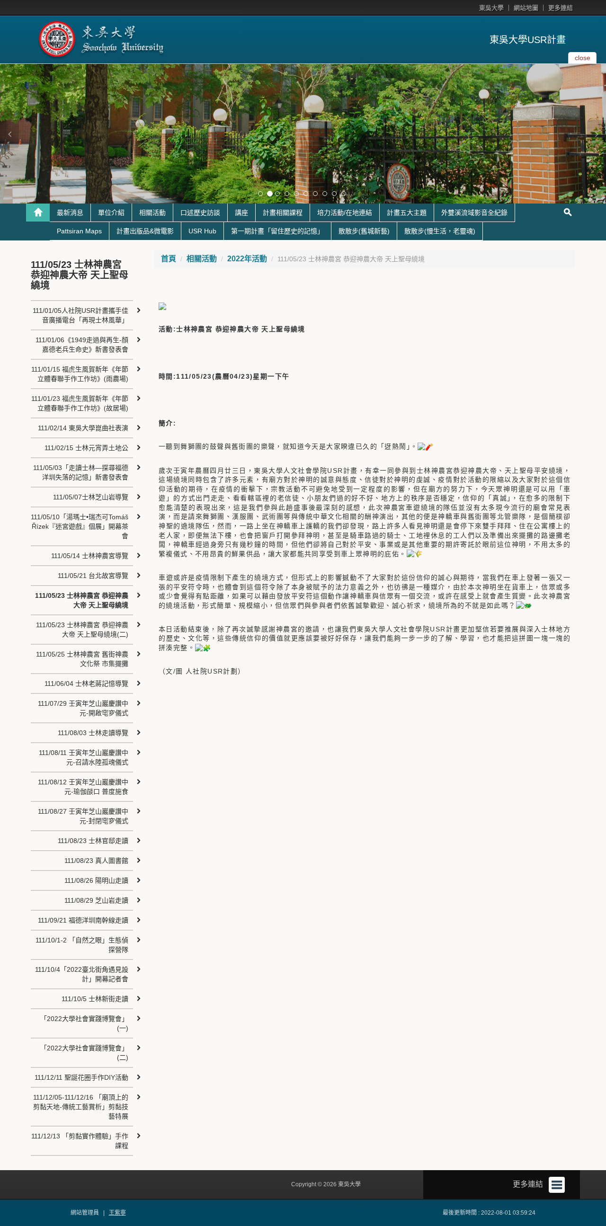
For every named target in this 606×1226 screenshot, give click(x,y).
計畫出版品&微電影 (145, 231)
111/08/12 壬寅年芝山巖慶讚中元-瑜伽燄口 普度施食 (83, 786)
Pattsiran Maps (79, 231)
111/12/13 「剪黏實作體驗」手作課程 (79, 1140)
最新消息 (70, 212)
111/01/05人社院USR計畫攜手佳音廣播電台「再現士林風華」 (80, 315)
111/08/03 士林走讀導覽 (93, 733)
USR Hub (202, 231)
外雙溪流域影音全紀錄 (474, 212)
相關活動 (152, 212)
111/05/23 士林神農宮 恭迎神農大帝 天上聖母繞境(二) (82, 629)
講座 (241, 212)
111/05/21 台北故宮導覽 (93, 575)
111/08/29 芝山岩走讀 (96, 900)
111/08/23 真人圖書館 (96, 860)
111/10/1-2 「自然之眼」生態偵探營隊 (82, 944)
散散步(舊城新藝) (364, 231)
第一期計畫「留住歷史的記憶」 (277, 231)
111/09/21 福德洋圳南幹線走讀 (83, 920)
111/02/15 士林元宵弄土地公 (86, 448)
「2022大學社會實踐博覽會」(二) (84, 1052)
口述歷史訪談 (200, 212)
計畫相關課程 (283, 212)
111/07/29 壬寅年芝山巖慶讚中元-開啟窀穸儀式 (83, 708)
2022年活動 (247, 259)
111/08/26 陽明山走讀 (96, 880)
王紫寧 (117, 1212)
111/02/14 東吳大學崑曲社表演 (83, 428)
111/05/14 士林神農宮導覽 (89, 556)
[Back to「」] (38, 213)
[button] (9, 134)
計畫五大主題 (407, 212)
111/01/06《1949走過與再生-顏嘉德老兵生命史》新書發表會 (82, 344)
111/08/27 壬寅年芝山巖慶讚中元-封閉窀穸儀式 (83, 816)
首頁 (168, 259)
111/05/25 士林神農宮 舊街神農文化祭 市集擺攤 (82, 658)
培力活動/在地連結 (344, 212)
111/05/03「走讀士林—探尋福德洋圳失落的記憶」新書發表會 (80, 472)
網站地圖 (526, 8)
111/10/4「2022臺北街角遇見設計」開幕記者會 (81, 974)
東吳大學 (491, 8)
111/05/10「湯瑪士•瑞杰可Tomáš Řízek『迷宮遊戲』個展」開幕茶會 (79, 526)
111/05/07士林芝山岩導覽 (90, 497)
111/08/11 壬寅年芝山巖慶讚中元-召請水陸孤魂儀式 (83, 757)
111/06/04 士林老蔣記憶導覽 (86, 683)
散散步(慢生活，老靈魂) (439, 231)
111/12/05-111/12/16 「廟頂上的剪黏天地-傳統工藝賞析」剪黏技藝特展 (80, 1106)
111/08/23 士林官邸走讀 (93, 840)
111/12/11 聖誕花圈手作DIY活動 (81, 1077)
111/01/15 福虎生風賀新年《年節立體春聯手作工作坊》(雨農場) (79, 373)
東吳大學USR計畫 (528, 40)
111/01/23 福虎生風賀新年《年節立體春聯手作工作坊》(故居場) (79, 403)
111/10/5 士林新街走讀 (95, 999)
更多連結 (560, 8)
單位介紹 (111, 212)
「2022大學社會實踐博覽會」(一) (84, 1023)
